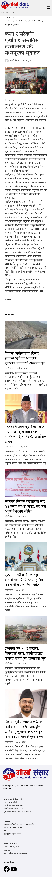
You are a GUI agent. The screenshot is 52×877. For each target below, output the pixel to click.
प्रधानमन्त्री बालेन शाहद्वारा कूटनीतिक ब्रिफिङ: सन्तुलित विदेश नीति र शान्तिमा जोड (24, 580)
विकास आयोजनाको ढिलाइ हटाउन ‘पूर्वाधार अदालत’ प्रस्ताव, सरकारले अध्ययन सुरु (25, 358)
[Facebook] (7, 869)
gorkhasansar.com (21, 785)
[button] (48, 8)
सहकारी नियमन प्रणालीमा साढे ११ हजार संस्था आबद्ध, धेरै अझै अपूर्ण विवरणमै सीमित (25, 506)
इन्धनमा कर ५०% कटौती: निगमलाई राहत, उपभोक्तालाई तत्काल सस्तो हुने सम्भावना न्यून (25, 653)
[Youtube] (14, 869)
